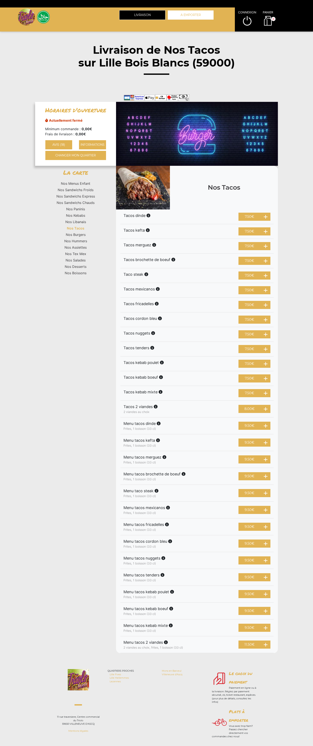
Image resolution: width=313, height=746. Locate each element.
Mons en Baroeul (171, 670)
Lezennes (115, 681)
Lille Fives (115, 674)
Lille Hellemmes (119, 677)
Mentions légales (78, 730)
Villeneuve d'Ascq (172, 674)
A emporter (191, 15)
